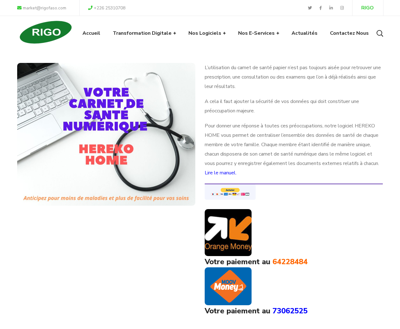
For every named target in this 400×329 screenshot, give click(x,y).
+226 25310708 (109, 8)
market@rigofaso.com (44, 8)
